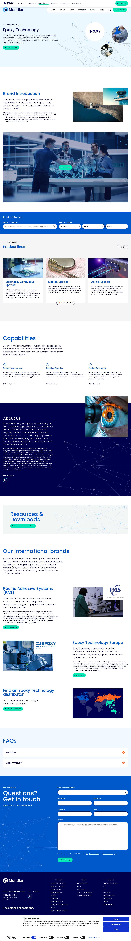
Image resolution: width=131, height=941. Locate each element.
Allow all (116, 919)
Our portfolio (81, 889)
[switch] (51, 937)
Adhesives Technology (58, 883)
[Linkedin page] (5, 482)
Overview (20, 3)
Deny (116, 929)
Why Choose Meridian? (84, 895)
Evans (53, 907)
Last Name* (98, 798)
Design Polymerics (57, 892)
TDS (105, 889)
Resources (75, 3)
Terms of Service (108, 854)
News (79, 886)
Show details (93, 937)
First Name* (62, 798)
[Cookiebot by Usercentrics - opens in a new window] (11, 937)
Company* (62, 809)
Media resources (109, 895)
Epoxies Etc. (54, 898)
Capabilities (43, 3)
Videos (106, 901)
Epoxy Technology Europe (59, 904)
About (53, 3)
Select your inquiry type (66, 788)
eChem (53, 895)
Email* (96, 809)
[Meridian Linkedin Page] (30, 898)
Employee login (108, 904)
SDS (105, 886)
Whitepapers (108, 898)
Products (31, 3)
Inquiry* (60, 820)
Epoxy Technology (57, 901)
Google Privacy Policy (92, 854)
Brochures (107, 892)
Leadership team (82, 883)
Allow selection (116, 924)
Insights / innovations (110, 883)
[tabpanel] (23, 280)
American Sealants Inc (58, 886)
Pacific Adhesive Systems (59, 910)
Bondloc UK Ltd (56, 889)
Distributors (63, 3)
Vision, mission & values (84, 892)
